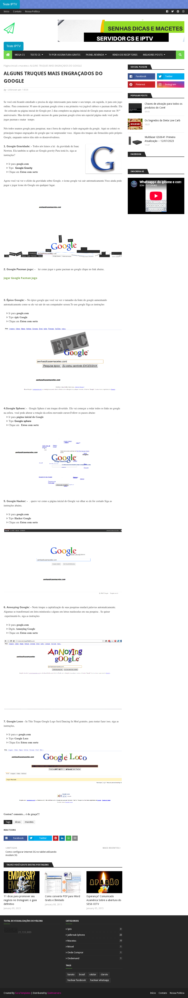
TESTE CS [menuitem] (35, 54)
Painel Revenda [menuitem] (95, 54)
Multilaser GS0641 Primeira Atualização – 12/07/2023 (160, 139)
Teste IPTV (10, 4)
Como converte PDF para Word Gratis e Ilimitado (62, 898)
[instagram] (182, 11)
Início (6, 11)
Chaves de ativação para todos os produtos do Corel (163, 105)
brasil (82, 974)
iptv (94, 929)
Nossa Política (32, 11)
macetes (23, 66)
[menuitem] (8, 55)
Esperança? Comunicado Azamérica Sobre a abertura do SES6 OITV (103, 900)
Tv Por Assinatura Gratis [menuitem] (64, 54)
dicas (17, 822)
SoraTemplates (22, 993)
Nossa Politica (177, 993)
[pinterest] (178, 11)
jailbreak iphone (94, 934)
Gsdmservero (54, 993)
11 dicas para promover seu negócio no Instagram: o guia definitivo (20, 900)
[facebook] (167, 11)
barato (71, 974)
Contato (17, 11)
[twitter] (172, 11)
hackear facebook (77, 980)
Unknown (12, 90)
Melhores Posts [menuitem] (153, 54)
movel (94, 946)
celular (92, 974)
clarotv (104, 974)
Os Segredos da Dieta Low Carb (162, 120)
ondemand (94, 958)
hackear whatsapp (99, 980)
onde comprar (94, 952)
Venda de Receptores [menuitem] (125, 54)
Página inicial (10, 66)
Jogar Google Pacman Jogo (20, 278)
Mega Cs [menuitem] (20, 54)
